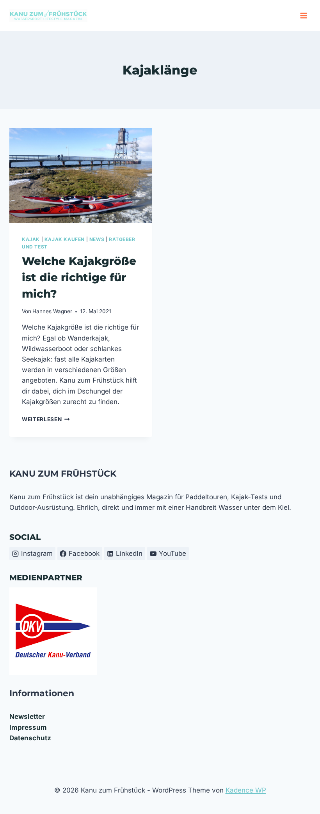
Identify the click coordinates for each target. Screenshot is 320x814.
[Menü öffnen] (303, 15)
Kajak (31, 239)
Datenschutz (30, 738)
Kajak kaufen (64, 239)
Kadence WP (246, 790)
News (96, 239)
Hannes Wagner (52, 311)
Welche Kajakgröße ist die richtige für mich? (79, 277)
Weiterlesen (46, 419)
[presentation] (80, 175)
